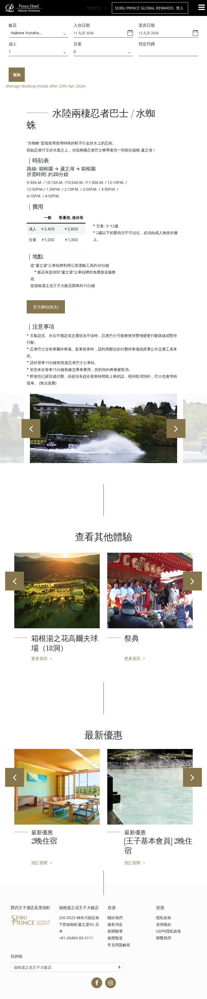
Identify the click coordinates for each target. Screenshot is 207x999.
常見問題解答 (119, 944)
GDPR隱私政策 (168, 931)
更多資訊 (40, 658)
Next (176, 428)
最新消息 (115, 924)
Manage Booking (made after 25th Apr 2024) (45, 86)
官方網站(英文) (45, 306)
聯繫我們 (163, 937)
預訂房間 (40, 862)
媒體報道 (115, 937)
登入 (180, 8)
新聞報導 (115, 931)
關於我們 (115, 917)
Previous (31, 428)
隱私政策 (163, 917)
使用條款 (163, 924)
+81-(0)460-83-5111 (76, 937)
